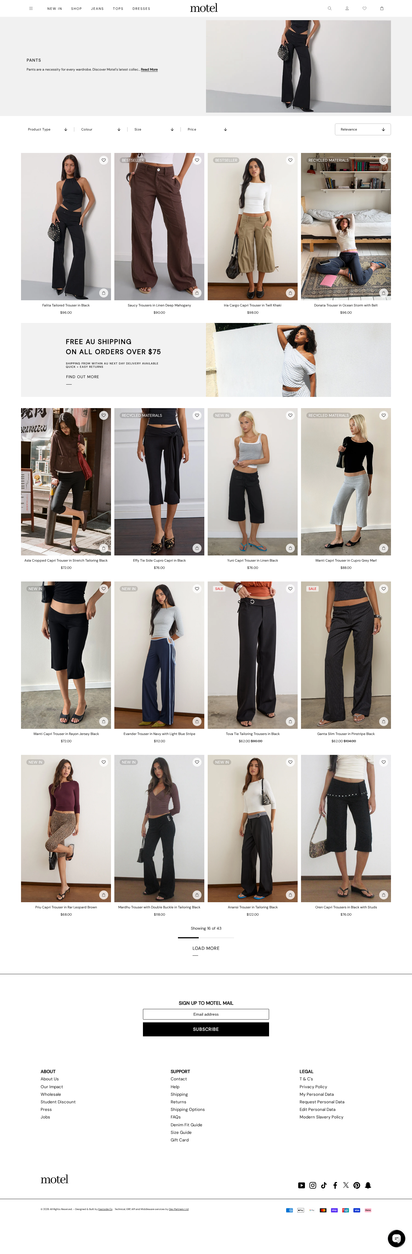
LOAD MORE (206, 948)
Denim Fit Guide (186, 1125)
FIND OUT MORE (82, 376)
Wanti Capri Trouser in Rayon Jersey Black (66, 734)
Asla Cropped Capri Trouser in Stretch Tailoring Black (66, 560)
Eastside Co (105, 1209)
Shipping (179, 1094)
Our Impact (52, 1087)
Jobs (45, 1117)
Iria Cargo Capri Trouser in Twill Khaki (252, 305)
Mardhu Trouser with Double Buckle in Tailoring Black (159, 907)
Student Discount (58, 1102)
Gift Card (180, 1140)
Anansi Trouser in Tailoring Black (253, 907)
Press (46, 1109)
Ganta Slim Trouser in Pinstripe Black (346, 734)
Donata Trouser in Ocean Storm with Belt (346, 305)
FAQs (176, 1117)
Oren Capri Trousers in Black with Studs (346, 907)
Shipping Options (188, 1109)
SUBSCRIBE (206, 1029)
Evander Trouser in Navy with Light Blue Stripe (159, 734)
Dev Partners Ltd (179, 1209)
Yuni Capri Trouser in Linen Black (252, 560)
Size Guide (181, 1132)
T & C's (306, 1079)
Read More (149, 69)
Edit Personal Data (317, 1109)
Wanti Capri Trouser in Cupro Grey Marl (346, 560)
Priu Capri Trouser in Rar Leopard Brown (66, 907)
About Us (50, 1079)
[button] (103, 160)
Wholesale (51, 1094)
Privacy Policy (313, 1087)
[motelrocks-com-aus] (204, 8)
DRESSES (142, 8)
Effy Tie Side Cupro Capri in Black (159, 560)
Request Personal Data (322, 1102)
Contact (179, 1079)
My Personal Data (317, 1094)
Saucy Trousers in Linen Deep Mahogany (159, 305)
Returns (178, 1102)
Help (175, 1087)
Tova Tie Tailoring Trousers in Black (253, 734)
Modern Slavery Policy (321, 1117)
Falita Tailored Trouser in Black (66, 305)
